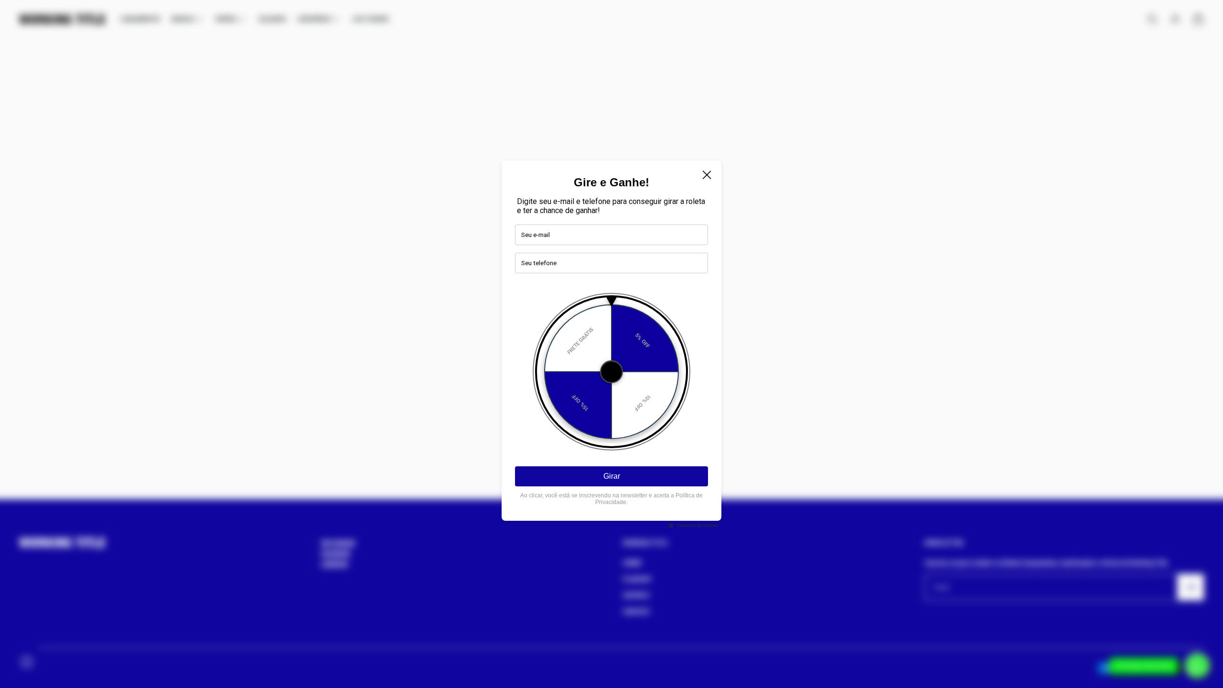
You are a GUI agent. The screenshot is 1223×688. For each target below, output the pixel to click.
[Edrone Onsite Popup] (611, 344)
